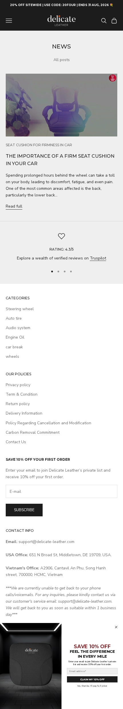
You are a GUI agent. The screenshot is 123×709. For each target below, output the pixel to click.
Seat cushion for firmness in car (39, 145)
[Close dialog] (116, 627)
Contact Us (16, 442)
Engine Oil (15, 337)
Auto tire (14, 318)
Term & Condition (21, 394)
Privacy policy (18, 385)
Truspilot (98, 258)
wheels (12, 356)
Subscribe (24, 510)
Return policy (18, 404)
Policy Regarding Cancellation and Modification (48, 423)
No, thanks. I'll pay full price (92, 686)
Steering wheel (20, 309)
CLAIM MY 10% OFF (92, 679)
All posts (61, 59)
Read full (14, 206)
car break (14, 347)
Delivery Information (24, 413)
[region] (61, 247)
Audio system (18, 328)
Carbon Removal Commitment (32, 432)
